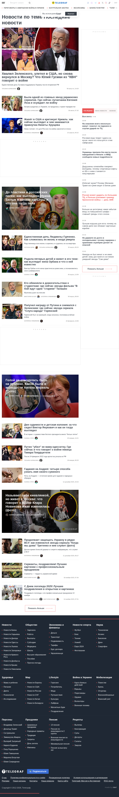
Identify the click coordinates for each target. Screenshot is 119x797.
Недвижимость (57, 641)
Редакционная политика (59, 778)
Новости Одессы (11, 642)
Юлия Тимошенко (11, 753)
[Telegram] (95, 3)
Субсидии (31, 642)
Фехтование (79, 651)
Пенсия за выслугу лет (59, 749)
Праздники (31, 719)
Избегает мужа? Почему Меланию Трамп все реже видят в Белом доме (99, 184)
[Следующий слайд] (116, 8)
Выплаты (31, 638)
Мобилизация (104, 677)
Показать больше (36, 608)
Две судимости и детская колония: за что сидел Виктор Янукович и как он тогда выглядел (50, 427)
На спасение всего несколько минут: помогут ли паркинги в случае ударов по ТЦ (96, 126)
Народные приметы (35, 731)
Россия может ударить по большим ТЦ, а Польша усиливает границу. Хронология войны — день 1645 (99, 197)
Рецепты (78, 719)
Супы (76, 733)
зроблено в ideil (111, 787)
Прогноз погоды (34, 663)
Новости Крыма (10, 665)
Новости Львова (11, 646)
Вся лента (87, 117)
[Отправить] (29, 3)
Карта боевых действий (80, 684)
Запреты (31, 739)
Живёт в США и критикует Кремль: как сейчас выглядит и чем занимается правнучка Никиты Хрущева (48, 122)
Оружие (77, 697)
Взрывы (77, 689)
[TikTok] (109, 3)
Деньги (54, 633)
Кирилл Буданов (11, 745)
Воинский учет (104, 699)
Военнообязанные (106, 695)
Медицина (31, 646)
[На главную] (59, 3)
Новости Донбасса (12, 661)
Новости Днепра (11, 638)
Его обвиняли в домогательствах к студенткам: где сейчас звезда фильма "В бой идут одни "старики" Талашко (51, 286)
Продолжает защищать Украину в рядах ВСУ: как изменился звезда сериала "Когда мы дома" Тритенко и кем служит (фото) (51, 543)
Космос (101, 634)
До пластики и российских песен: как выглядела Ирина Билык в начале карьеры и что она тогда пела (28, 197)
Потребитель (56, 687)
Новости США (33, 687)
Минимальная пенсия (60, 744)
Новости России (34, 691)
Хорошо (71, 14)
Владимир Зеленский (13, 725)
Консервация (80, 729)
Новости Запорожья (12, 651)
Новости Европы (34, 683)
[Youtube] (99, 3)
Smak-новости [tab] (101, 111)
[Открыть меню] (3, 3)
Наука (99, 625)
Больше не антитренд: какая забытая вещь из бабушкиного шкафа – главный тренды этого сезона (99, 211)
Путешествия (56, 695)
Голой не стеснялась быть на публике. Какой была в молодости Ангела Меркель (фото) (27, 385)
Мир (27, 677)
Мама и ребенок (11, 683)
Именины (31, 748)
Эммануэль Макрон (12, 737)
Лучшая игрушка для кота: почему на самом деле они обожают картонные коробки (99, 226)
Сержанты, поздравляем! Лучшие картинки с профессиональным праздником (45, 567)
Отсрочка (102, 691)
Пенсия (53, 719)
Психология (9, 695)
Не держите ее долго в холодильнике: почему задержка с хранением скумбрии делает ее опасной (99, 241)
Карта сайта (63, 781)
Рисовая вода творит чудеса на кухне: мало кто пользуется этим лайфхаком (97, 140)
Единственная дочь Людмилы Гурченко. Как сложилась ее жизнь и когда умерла (49, 238)
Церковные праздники (32, 726)
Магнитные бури (58, 707)
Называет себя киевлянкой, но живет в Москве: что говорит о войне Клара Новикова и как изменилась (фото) (28, 503)
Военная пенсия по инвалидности (59, 739)
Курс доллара (57, 649)
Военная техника (81, 705)
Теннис (77, 638)
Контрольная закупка (59, 8)
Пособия (31, 659)
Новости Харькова (12, 634)
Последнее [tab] (88, 111)
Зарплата (31, 630)
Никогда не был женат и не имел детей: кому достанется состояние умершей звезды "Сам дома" (98, 256)
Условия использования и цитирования (90, 778)
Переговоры (79, 693)
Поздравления (57, 711)
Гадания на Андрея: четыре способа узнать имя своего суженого (47, 470)
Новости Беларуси (35, 703)
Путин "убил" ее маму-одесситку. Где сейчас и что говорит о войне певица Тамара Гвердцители (47, 449)
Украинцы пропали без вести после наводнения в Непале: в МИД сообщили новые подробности (99, 154)
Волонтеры (79, 701)
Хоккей (77, 642)
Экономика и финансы (56, 626)
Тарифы (54, 645)
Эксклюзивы (79, 8)
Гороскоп (55, 683)
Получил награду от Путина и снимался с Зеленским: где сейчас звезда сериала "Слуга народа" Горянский (50, 308)
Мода (53, 691)
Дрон (100, 642)
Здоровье (7, 677)
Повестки (102, 683)
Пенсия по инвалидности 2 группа (57, 731)
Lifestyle (54, 677)
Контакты (34, 781)
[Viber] (92, 3)
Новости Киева (10, 630)
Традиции (31, 735)
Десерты (78, 737)
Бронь (100, 687)
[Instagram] (106, 3)
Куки (58, 14)
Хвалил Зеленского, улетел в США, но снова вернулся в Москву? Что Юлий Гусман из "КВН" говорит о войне (39, 77)
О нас (4, 778)
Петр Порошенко (11, 749)
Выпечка (78, 725)
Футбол (77, 630)
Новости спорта (82, 625)
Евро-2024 (79, 646)
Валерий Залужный (12, 741)
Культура (54, 699)
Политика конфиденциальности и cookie (27, 778)
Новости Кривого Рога (11, 656)
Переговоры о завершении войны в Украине (24, 8)
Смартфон (102, 646)
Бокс (76, 634)
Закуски (77, 745)
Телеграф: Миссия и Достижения (86, 781)
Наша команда (47, 781)
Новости (7, 625)
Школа (30, 651)
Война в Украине (82, 677)
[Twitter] (102, 2)
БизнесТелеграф (97, 8)
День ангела (32, 743)
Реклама (5, 781)
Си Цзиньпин (9, 733)
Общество (31, 625)
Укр (115, 3)
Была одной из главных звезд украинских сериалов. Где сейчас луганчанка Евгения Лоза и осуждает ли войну (51, 100)
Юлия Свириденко (12, 762)
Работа (30, 634)
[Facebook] (88, 3)
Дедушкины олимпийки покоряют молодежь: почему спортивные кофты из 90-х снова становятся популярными (99, 170)
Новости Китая (33, 699)
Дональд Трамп (10, 729)
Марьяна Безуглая (12, 757)
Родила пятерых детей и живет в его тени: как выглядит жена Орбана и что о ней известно (51, 262)
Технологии (103, 630)
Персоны (7, 719)
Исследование (10, 699)
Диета (6, 691)
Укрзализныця (57, 653)
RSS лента (108, 781)
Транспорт (55, 637)
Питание (7, 687)
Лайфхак (54, 703)
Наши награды (19, 781)
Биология (102, 638)
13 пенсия (55, 725)
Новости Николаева (12, 669)
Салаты (77, 741)
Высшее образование (36, 655)
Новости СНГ (33, 695)
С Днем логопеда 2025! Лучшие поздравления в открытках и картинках (49, 587)
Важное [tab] (112, 111)
